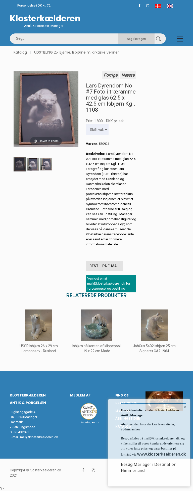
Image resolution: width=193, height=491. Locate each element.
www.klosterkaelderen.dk (161, 454)
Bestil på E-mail (104, 266)
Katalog (20, 52)
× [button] (184, 407)
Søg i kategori (136, 39)
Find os (122, 395)
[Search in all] (158, 38)
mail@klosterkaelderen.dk (39, 437)
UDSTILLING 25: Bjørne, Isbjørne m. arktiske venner (76, 52)
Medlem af (80, 395)
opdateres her (130, 429)
